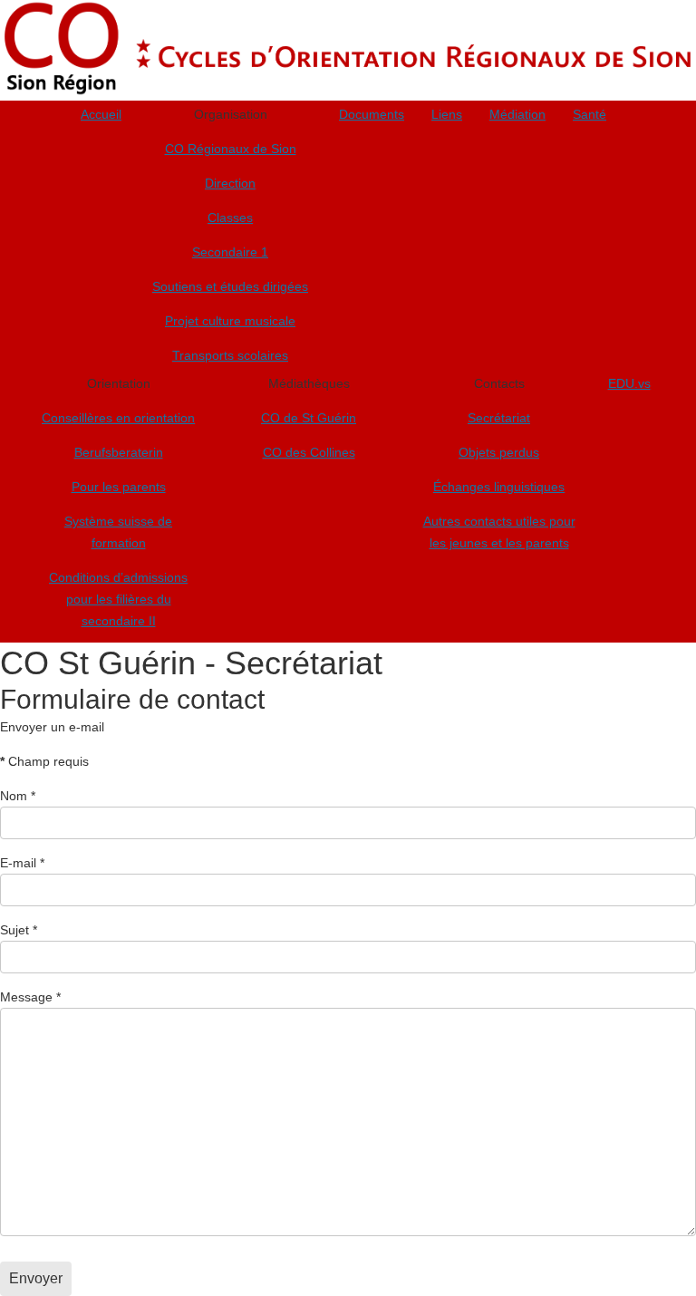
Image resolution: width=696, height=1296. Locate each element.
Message (30, 997)
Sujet (18, 930)
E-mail (22, 863)
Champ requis (44, 761)
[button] (230, 117)
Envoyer (36, 1278)
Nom (17, 795)
